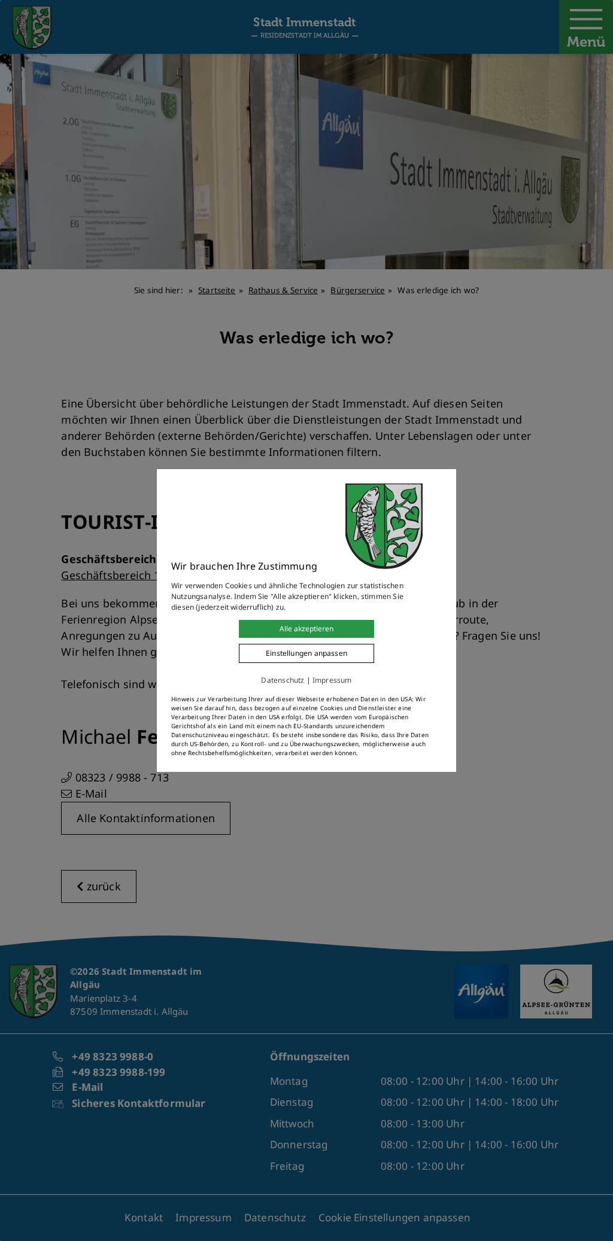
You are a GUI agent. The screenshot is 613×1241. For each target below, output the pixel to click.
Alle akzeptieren (306, 628)
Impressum (332, 680)
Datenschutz (282, 680)
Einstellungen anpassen (306, 653)
